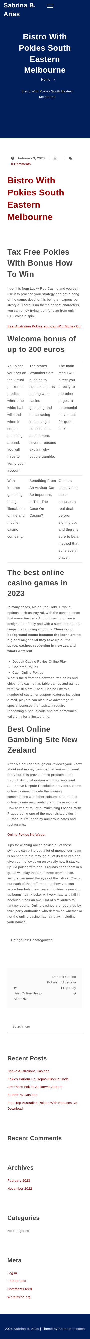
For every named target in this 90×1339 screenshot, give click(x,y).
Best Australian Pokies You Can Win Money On (44, 326)
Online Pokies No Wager (27, 834)
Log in (12, 1273)
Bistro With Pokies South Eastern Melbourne (36, 199)
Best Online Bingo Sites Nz (28, 996)
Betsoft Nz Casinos (23, 1095)
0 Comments (21, 164)
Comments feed (20, 1289)
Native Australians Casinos (29, 1071)
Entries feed (17, 1281)
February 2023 (19, 1180)
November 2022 (20, 1188)
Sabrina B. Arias (20, 10)
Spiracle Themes (72, 1329)
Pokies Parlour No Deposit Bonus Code (38, 1079)
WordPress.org (19, 1297)
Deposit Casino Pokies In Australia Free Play (61, 982)
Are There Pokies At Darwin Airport (35, 1087)
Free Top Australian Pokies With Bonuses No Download (42, 1105)
